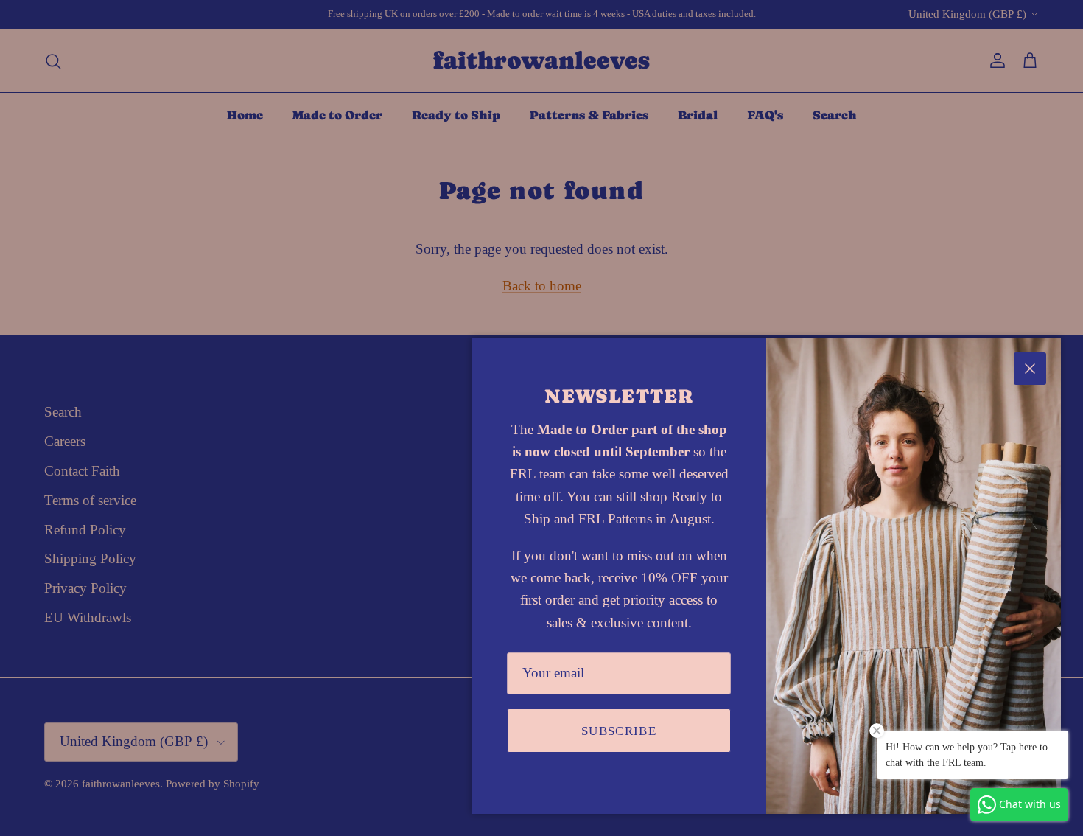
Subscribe (618, 731)
